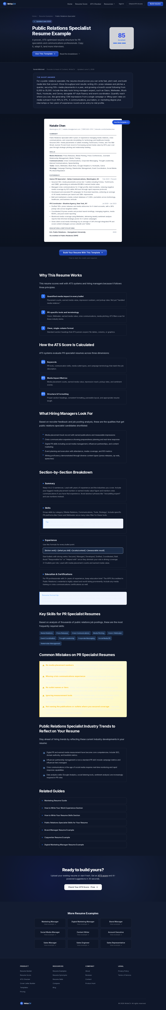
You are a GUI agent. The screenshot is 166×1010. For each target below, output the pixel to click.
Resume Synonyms (60, 975)
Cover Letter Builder (27, 983)
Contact (88, 979)
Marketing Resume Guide (54, 800)
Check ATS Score (136, 4)
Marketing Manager (50, 923)
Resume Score (81, 4)
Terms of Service (124, 975)
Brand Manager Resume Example (57, 830)
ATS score (103, 875)
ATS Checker (95, 4)
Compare (56, 983)
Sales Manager (50, 944)
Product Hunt (90, 983)
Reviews (88, 975)
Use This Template (44, 54)
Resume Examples (46, 16)
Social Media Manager (50, 933)
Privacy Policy (123, 971)
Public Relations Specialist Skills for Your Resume (64, 822)
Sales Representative (116, 944)
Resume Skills (58, 979)
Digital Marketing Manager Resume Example (62, 845)
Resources (108, 4)
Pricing (22, 992)
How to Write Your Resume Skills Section (60, 815)
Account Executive (116, 933)
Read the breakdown (69, 54)
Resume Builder (26, 971)
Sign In (121, 4)
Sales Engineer (83, 944)
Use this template (121, 122)
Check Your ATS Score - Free (81, 887)
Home (69, 4)
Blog (54, 987)
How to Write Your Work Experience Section (62, 808)
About (87, 971)
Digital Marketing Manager (83, 923)
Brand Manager (115, 923)
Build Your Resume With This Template (81, 252)
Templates (24, 987)
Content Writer (83, 933)
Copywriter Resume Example (55, 837)
